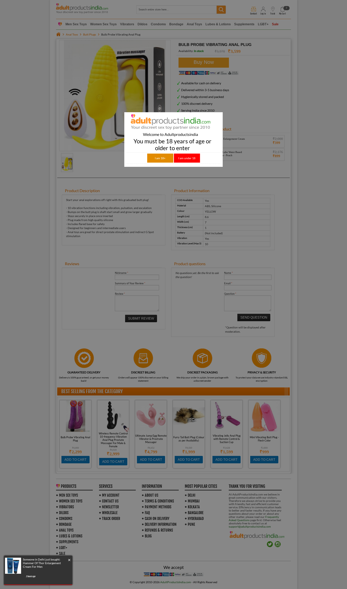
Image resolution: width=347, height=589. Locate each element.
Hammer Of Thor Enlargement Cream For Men (42, 564)
